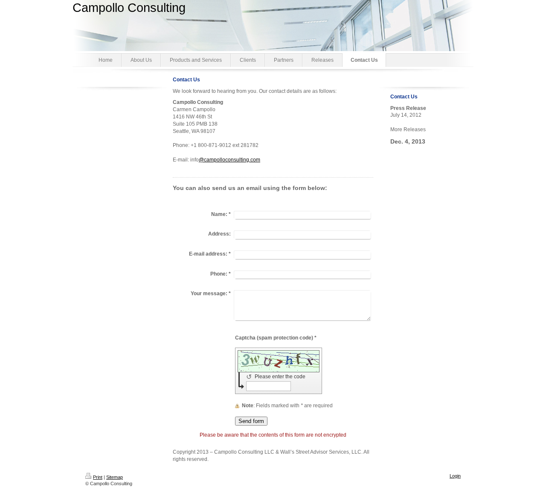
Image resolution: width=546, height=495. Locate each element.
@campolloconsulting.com (229, 160)
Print (97, 477)
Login (455, 475)
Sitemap (114, 477)
